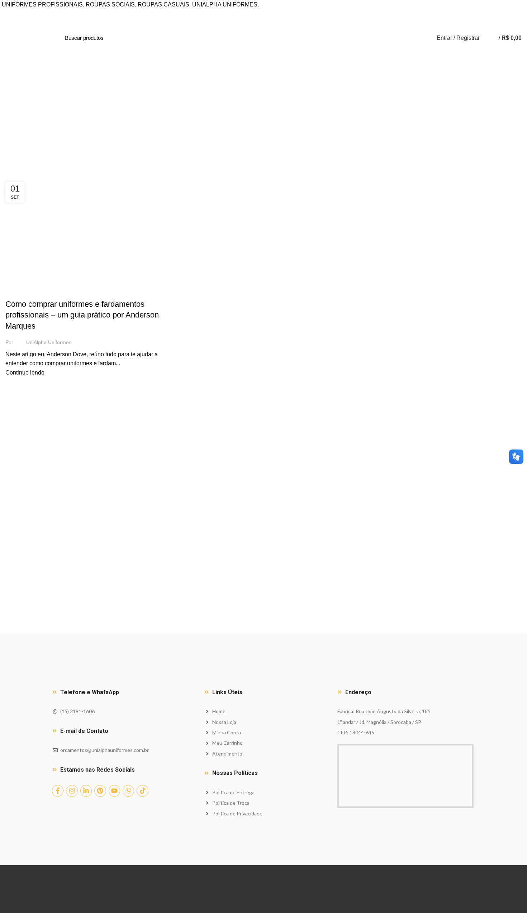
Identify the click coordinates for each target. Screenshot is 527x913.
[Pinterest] (100, 790)
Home (11, 172)
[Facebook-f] (57, 790)
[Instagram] (71, 790)
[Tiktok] (142, 790)
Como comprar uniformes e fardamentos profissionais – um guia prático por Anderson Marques (82, 315)
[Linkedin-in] (86, 790)
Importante (23, 291)
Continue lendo (24, 373)
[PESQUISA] (144, 38)
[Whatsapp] (128, 790)
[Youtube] (114, 790)
